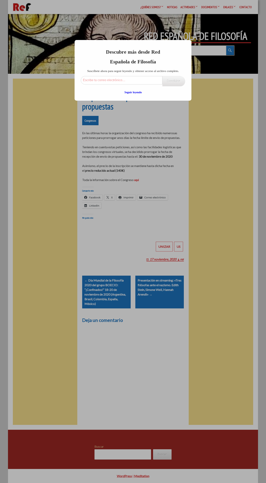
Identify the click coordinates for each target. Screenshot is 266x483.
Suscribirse (174, 81)
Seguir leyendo (133, 92)
